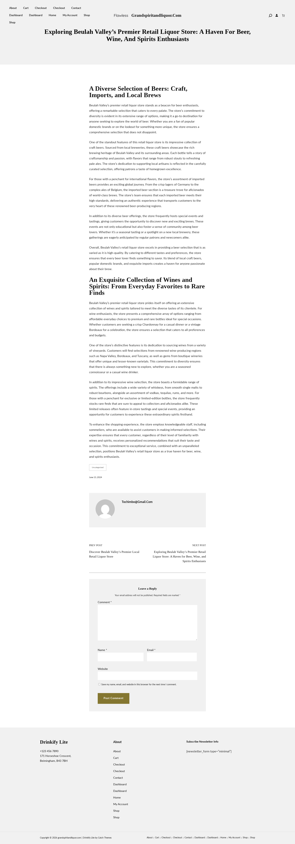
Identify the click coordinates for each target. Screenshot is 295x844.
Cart (26, 8)
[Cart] (283, 15)
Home (52, 15)
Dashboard (16, 15)
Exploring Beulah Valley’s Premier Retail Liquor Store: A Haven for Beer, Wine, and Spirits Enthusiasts (179, 556)
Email (151, 650)
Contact (76, 8)
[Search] (270, 15)
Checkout (41, 8)
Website (103, 669)
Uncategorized (98, 467)
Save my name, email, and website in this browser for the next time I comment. (138, 685)
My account (70, 15)
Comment (105, 602)
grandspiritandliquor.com (156, 15)
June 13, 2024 (95, 477)
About (13, 8)
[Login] (277, 15)
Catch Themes (105, 838)
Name (102, 650)
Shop (87, 15)
